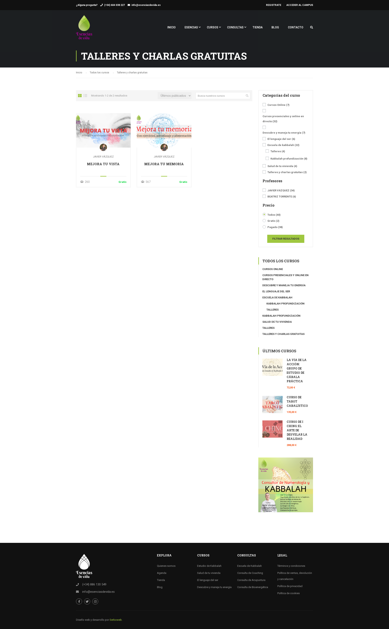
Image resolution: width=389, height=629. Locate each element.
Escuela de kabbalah (283, 145)
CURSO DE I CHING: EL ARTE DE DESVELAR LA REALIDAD (297, 430)
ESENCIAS (191, 27)
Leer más (103, 130)
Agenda (161, 572)
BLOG (275, 27)
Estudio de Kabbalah (209, 565)
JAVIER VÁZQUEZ (103, 156)
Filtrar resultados (285, 238)
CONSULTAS (235, 27)
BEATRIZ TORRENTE (281, 196)
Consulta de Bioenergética (252, 587)
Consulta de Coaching (250, 572)
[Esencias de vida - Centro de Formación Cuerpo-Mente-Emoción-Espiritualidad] (84, 29)
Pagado (275, 227)
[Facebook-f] (79, 601)
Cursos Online (278, 104)
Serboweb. (116, 619)
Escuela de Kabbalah (249, 565)
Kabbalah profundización (288, 158)
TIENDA (257, 27)
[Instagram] (95, 601)
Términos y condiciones (291, 565)
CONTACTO (295, 27)
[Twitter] (87, 601)
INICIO (171, 27)
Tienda (161, 580)
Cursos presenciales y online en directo (283, 119)
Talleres (277, 151)
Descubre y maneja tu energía (284, 132)
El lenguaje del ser (281, 138)
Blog (159, 587)
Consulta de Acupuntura (251, 580)
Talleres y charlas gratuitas (287, 172)
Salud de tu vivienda (282, 166)
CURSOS (212, 27)
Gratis (273, 220)
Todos (274, 214)
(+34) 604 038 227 (114, 5)
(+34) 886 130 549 (94, 584)
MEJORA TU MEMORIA (164, 164)
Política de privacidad (289, 586)
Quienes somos (166, 565)
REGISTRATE (273, 5)
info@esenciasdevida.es (146, 5)
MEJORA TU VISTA (103, 164)
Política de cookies (288, 593)
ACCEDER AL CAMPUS (299, 5)
